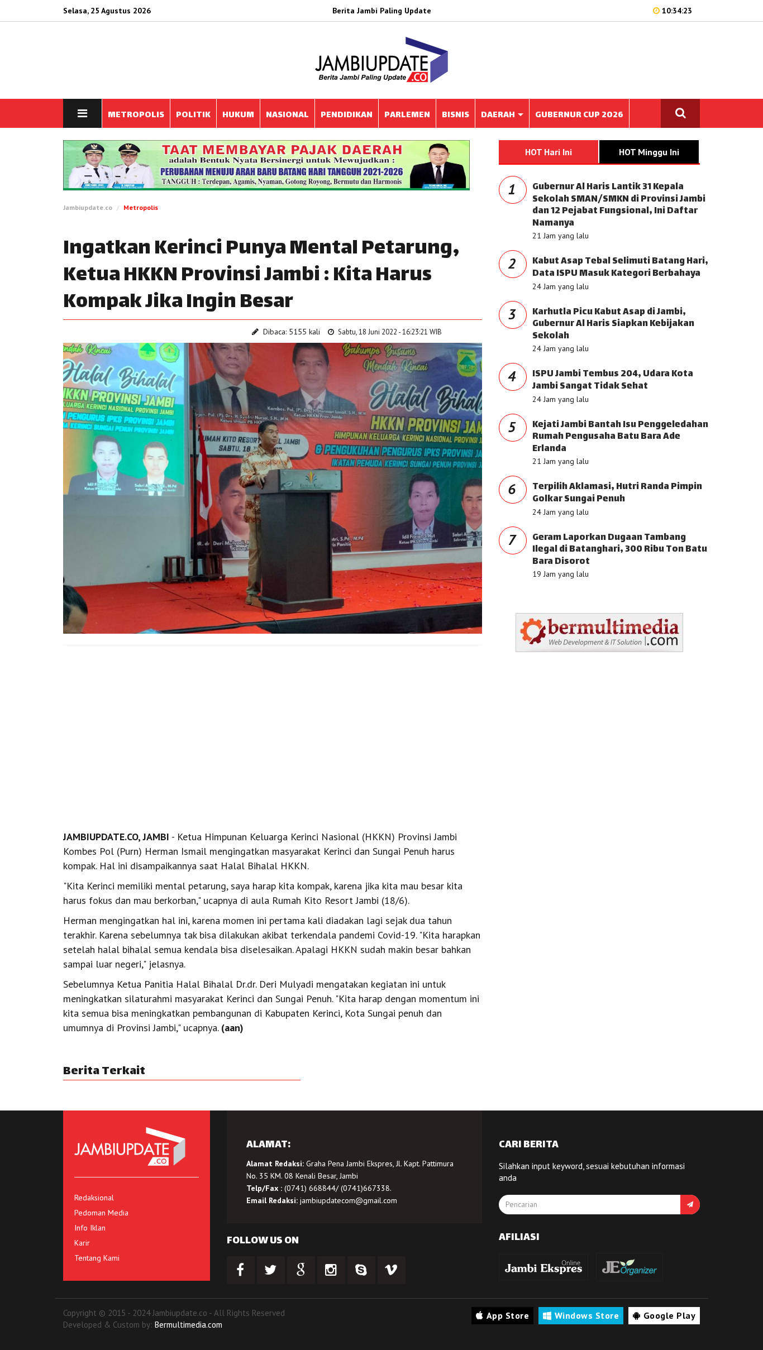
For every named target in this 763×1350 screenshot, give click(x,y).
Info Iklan (90, 1228)
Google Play (669, 1315)
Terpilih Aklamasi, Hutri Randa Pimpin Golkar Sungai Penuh (617, 493)
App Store (508, 1315)
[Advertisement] (272, 735)
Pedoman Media (101, 1213)
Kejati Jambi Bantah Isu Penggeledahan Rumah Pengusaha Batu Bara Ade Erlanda (620, 437)
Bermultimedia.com (188, 1324)
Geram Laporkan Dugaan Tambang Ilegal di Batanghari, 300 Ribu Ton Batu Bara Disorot (619, 550)
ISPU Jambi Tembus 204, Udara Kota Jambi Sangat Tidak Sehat (612, 380)
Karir (82, 1243)
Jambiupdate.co (87, 207)
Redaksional (94, 1198)
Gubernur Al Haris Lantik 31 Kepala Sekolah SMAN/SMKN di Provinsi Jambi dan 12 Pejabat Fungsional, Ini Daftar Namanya (618, 205)
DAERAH (499, 115)
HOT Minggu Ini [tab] (649, 151)
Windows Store (587, 1315)
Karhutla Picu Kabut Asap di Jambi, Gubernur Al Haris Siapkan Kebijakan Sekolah (613, 324)
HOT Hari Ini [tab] (548, 151)
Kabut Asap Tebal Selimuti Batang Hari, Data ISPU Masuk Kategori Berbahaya (620, 267)
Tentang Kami (97, 1258)
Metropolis (140, 207)
